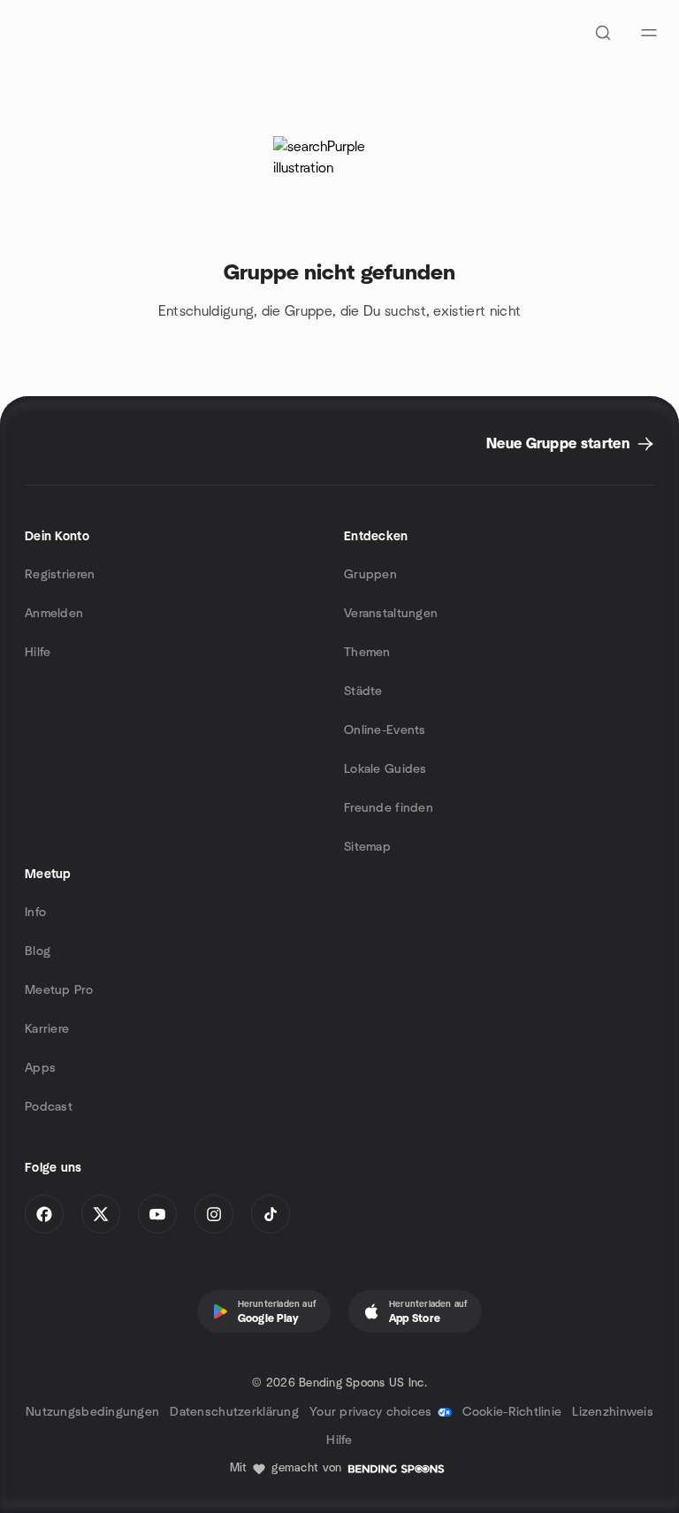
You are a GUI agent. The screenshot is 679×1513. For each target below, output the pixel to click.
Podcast (48, 1107)
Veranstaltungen (391, 613)
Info (35, 912)
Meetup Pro (59, 990)
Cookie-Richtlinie (512, 1412)
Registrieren (60, 575)
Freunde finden (388, 808)
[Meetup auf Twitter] (100, 1214)
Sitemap (367, 847)
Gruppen (370, 575)
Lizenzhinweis (612, 1412)
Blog (37, 951)
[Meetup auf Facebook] (44, 1214)
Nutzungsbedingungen (92, 1412)
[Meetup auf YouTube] (157, 1214)
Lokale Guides (385, 769)
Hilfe (37, 652)
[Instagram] (214, 1214)
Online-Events (385, 730)
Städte (363, 691)
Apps (40, 1068)
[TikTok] (270, 1214)
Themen (367, 652)
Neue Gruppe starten (557, 444)
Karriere (47, 1029)
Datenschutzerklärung (234, 1412)
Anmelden (54, 613)
